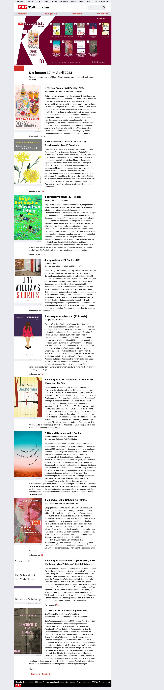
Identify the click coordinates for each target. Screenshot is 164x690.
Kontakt (19, 682)
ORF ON (30, 1)
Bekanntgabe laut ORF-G (87, 682)
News (88, 1)
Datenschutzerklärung (32, 682)
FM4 (42, 191)
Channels (103, 14)
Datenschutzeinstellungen (53, 682)
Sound (46, 1)
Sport (81, 1)
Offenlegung (70, 682)
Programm (22, 14)
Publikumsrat (104, 682)
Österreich (64, 1)
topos (43, 255)
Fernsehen (20, 1)
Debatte (54, 1)
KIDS (38, 1)
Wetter (73, 1)
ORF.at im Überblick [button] (102, 1)
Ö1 (42, 555)
